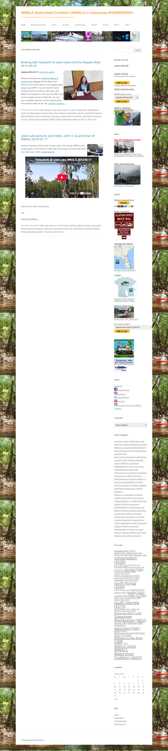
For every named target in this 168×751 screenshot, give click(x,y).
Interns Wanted (121, 65)
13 (129, 686)
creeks (118, 565)
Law (118, 578)
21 (134, 689)
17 (115, 689)
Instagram (121, 394)
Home (23, 25)
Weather (120, 631)
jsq (95, 119)
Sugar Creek (129, 611)
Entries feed (118, 718)
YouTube (121, 401)
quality (135, 592)
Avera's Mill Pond (71, 225)
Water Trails (80, 25)
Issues (105, 25)
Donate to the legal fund (125, 270)
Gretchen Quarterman (125, 572)
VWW (119, 625)
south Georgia (34, 119)
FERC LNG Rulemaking (124, 164)
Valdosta (135, 623)
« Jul (115, 699)
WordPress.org (120, 724)
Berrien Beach (35, 113)
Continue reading (57, 103)
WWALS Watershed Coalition (67, 119)
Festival (135, 565)
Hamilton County (121, 574)
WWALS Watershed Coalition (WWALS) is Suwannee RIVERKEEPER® (77, 12)
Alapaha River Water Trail (128, 553)
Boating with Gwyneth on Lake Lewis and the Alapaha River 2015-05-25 (61, 64)
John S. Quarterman (42, 116)
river (26, 119)
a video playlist (47, 152)
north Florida (87, 116)
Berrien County (48, 113)
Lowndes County (67, 116)
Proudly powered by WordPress (32, 740)
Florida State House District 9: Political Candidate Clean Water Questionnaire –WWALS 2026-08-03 (130, 510)
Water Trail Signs (121, 211)
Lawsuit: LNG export (123, 243)
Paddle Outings (121, 73)
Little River (131, 578)
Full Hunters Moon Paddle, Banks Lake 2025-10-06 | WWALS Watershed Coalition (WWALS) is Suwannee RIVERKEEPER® (130, 444)
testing (120, 623)
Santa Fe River (121, 600)
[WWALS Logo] (124, 357)
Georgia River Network (93, 113)
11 (120, 686)
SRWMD (135, 609)
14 (134, 686)
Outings (65, 25)
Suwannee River (127, 613)
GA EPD (119, 570)
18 (120, 689)
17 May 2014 (26, 148)
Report (94, 25)
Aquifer (119, 555)
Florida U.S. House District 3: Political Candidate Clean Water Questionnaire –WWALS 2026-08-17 (130, 532)
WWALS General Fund (124, 200)
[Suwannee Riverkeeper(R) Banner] (124, 364)
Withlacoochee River (128, 639)
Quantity (120, 595)
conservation (71, 113)
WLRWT (121, 643)
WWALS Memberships (124, 89)
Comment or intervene (124, 185)
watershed (44, 119)
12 (124, 686)
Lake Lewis (55, 116)
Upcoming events (46, 72)
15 (139, 686)
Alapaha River (82, 110)
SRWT (118, 611)
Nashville (77, 116)
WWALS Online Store (123, 306)
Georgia (80, 113)
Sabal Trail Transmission (127, 598)
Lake (54, 110)
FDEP (127, 565)
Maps (127, 25)
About (116, 25)
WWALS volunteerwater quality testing (123, 109)
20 (129, 689)
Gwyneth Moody (27, 116)
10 (115, 686)
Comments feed (120, 721)
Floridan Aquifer (136, 567)
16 (143, 686)
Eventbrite (118, 386)
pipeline (120, 592)
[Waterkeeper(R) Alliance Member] (120, 370)
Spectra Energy (122, 609)
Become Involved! (38, 25)
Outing (59, 110)
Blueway (48, 110)
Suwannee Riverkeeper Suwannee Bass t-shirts (124, 300)
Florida (121, 567)
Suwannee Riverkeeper (130, 618)
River (65, 110)
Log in (116, 715)
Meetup (125, 397)
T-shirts (117, 275)
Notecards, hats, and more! (126, 319)
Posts (54, 25)
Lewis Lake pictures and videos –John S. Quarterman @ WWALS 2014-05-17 (58, 137)
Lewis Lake (57, 228)
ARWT (128, 555)
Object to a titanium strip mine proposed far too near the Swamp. (129, 155)
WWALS (52, 119)
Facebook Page (123, 390)
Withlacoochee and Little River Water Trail (129, 634)
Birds (42, 110)
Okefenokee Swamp (122, 590)
